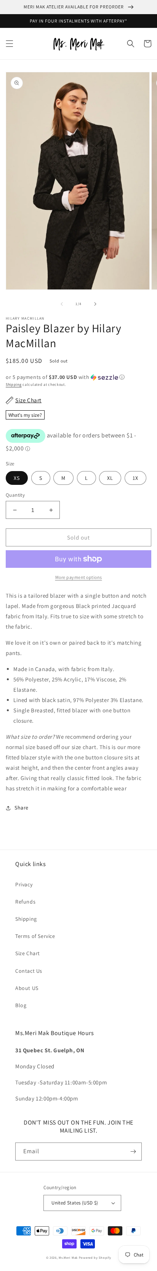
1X (135, 478)
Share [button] (21, 807)
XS (17, 478)
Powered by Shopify (95, 1257)
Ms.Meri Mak (68, 1257)
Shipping (14, 384)
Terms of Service (35, 936)
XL (110, 478)
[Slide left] (61, 304)
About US (26, 988)
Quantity (15, 495)
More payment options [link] (78, 577)
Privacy (23, 884)
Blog (20, 1005)
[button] (9, 43)
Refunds (25, 901)
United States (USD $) (74, 1202)
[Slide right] (95, 304)
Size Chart (27, 953)
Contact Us (28, 970)
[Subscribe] (133, 1151)
